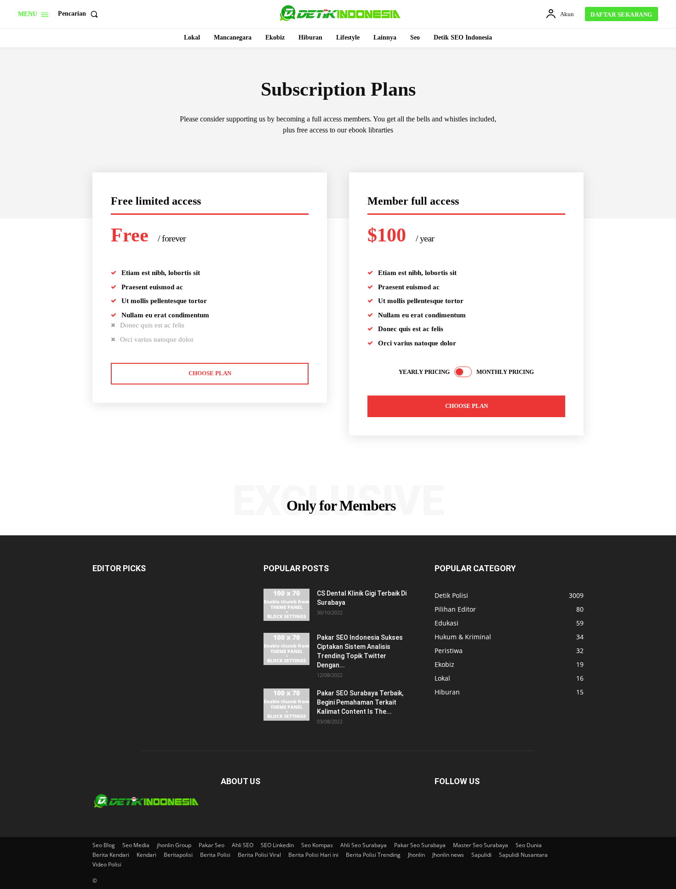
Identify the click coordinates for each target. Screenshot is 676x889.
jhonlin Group (174, 845)
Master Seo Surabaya (480, 845)
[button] (80, 13)
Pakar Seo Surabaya (420, 845)
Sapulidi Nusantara (523, 855)
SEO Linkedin (277, 845)
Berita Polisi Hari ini (313, 855)
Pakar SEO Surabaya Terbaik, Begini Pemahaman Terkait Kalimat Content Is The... (360, 702)
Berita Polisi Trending (373, 855)
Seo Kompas (317, 845)
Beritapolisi (178, 855)
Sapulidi (481, 855)
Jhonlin (416, 855)
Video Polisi (106, 864)
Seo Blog (103, 845)
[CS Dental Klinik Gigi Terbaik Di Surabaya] (286, 605)
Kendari (146, 855)
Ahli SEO (242, 845)
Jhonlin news (448, 855)
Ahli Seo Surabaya (363, 845)
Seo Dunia (529, 845)
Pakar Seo (211, 845)
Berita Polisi (215, 855)
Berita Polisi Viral (259, 855)
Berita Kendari (110, 855)
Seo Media (135, 845)
